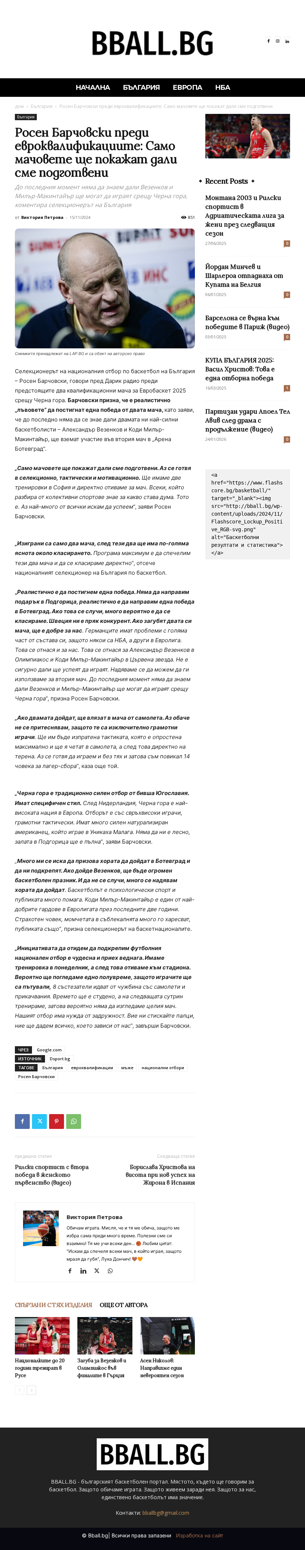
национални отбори (163, 1067)
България (41, 106)
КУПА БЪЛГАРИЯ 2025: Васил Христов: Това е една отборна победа (240, 369)
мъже (127, 1067)
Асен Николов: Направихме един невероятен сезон (162, 1368)
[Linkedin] (287, 39)
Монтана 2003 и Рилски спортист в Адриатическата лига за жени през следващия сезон (244, 215)
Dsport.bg (60, 1058)
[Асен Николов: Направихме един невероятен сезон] (167, 1335)
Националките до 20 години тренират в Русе (40, 1368)
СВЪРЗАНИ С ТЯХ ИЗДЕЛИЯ (53, 1304)
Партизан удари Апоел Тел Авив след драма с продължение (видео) (247, 420)
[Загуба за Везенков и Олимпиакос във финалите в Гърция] (104, 1335)
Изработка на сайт (199, 1535)
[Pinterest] (56, 1121)
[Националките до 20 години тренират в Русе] (42, 1335)
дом (19, 106)
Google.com (49, 1050)
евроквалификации (92, 1067)
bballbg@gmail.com (165, 1512)
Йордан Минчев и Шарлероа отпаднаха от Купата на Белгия (244, 276)
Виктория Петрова (42, 217)
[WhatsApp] (73, 1121)
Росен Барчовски (36, 1076)
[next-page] (31, 1390)
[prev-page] (19, 1390)
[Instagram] (277, 39)
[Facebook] (268, 39)
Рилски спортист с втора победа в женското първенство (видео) (52, 1174)
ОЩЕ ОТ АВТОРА (123, 1304)
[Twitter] (39, 1121)
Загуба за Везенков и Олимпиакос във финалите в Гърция (101, 1368)
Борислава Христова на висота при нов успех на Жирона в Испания (160, 1174)
